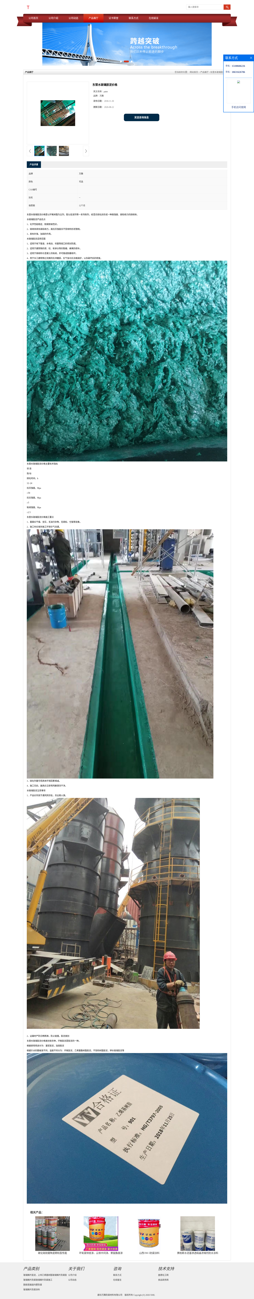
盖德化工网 (163, 1275)
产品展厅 (93, 18)
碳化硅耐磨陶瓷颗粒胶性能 (52, 1253)
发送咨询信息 (141, 117)
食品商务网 (163, 1280)
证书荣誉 (113, 18)
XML (152, 1295)
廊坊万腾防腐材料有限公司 (109, 1295)
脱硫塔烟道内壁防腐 (32, 1285)
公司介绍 (53, 18)
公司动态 (73, 18)
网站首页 (194, 72)
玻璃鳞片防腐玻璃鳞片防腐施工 (37, 1280)
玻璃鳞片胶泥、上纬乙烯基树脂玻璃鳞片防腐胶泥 (45, 1276)
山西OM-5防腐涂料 (149, 1253)
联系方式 (133, 18)
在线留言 (153, 18)
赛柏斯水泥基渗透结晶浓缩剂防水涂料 (197, 1253)
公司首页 (33, 18)
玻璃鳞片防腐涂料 (31, 1289)
